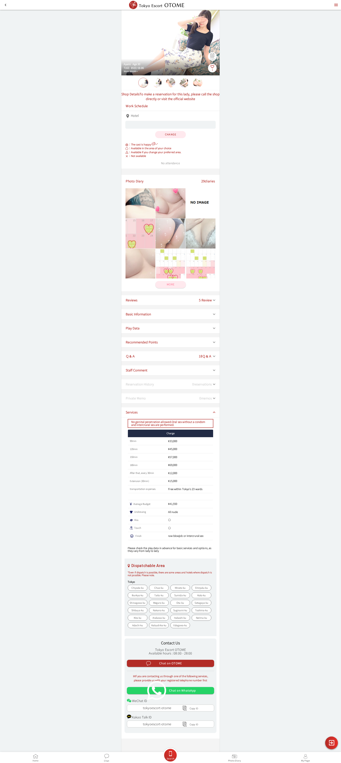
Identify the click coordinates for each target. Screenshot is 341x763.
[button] (170, 300)
